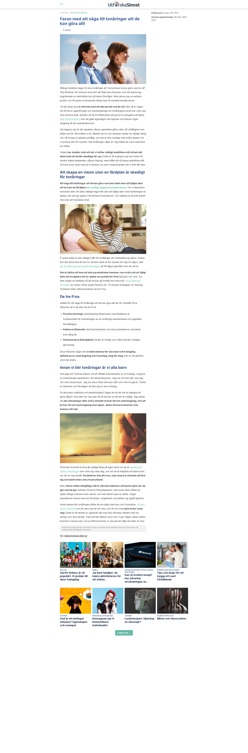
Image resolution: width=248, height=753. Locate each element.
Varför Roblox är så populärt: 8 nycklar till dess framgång (74, 576)
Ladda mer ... (124, 632)
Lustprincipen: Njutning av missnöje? (139, 620)
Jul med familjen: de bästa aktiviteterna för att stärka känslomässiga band (106, 576)
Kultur (63, 570)
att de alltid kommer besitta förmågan (80, 266)
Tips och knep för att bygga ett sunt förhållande (170, 576)
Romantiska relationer (168, 570)
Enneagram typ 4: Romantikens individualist (103, 622)
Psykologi (64, 13)
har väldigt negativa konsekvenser (106, 187)
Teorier (63, 616)
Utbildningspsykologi (78, 13)
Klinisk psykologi (165, 616)
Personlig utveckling (102, 616)
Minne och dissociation (171, 618)
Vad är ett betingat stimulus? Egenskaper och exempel (73, 622)
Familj (95, 570)
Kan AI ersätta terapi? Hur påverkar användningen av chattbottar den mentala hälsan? (140, 578)
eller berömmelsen (69, 119)
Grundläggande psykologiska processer (139, 571)
